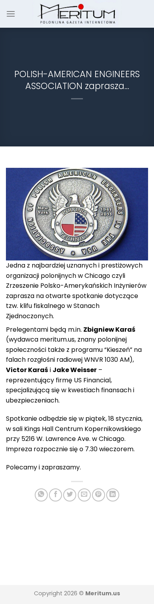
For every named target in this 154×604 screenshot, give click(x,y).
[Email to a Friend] (84, 494)
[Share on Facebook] (55, 494)
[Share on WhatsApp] (41, 494)
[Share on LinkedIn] (112, 494)
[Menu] (10, 13)
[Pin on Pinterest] (98, 494)
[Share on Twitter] (69, 494)
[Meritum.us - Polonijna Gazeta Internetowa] (77, 13)
